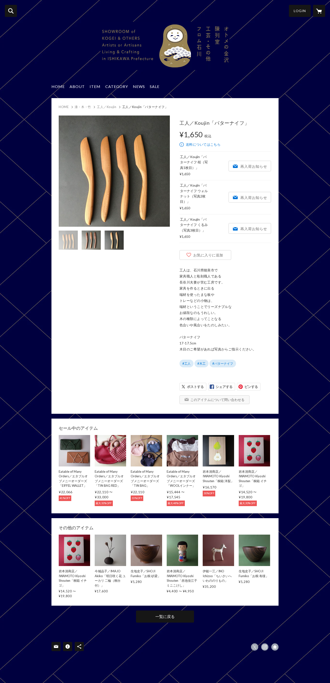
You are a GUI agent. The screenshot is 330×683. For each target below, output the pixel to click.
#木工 (201, 363)
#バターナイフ (222, 363)
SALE (154, 86)
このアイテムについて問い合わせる (217, 400)
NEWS (139, 86)
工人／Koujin (106, 107)
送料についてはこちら (203, 144)
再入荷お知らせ (253, 166)
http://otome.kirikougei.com (275, 647)
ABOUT (77, 86)
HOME (58, 86)
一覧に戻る (165, 616)
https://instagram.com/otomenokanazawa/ (264, 647)
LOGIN (300, 11)
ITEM (95, 86)
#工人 (186, 363)
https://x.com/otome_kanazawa (254, 647)
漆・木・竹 (83, 107)
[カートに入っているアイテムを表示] (319, 11)
